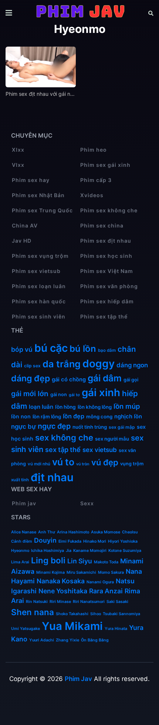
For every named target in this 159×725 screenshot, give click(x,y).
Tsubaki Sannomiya (121, 613)
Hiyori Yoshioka (123, 541)
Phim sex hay (31, 180)
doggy (98, 363)
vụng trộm (131, 463)
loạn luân (41, 406)
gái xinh (101, 392)
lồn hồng (65, 407)
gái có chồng (69, 379)
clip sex (32, 365)
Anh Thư (46, 532)
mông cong (99, 416)
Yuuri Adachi (41, 640)
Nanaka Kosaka (61, 581)
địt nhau (52, 477)
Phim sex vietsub (36, 271)
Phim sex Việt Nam (106, 271)
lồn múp (127, 406)
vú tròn (82, 464)
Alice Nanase (23, 532)
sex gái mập (122, 427)
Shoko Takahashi (72, 613)
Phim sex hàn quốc (39, 301)
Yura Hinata (116, 628)
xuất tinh (20, 479)
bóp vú (22, 349)
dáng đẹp (30, 378)
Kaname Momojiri (89, 550)
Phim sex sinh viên (38, 316)
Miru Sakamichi (81, 572)
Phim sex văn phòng (109, 286)
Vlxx (18, 165)
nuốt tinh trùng (89, 427)
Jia (68, 550)
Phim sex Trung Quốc (42, 210)
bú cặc (51, 348)
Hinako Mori (94, 541)
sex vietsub (99, 449)
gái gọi (131, 379)
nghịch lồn (128, 416)
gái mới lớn (29, 393)
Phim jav (24, 503)
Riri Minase (60, 601)
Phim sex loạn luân (39, 286)
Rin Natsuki (37, 601)
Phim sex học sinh (106, 256)
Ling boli (48, 560)
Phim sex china (102, 225)
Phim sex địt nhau (105, 240)
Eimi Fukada (69, 541)
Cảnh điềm (21, 541)
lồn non (21, 416)
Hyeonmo (20, 550)
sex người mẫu (112, 439)
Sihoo (95, 613)
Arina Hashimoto (73, 532)
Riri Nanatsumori (89, 601)
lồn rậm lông (47, 416)
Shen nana (32, 612)
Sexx (87, 503)
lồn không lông (95, 407)
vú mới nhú (39, 463)
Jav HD (21, 240)
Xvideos (92, 195)
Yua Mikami (72, 626)
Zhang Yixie (67, 640)
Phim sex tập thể (104, 316)
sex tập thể (63, 449)
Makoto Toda (106, 562)
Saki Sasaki (117, 601)
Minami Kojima (50, 572)
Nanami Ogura (100, 582)
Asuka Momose (105, 532)
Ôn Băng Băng (95, 640)
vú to (63, 462)
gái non (58, 394)
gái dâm (105, 378)
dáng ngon (132, 365)
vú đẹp (104, 462)
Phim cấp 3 (96, 180)
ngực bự (23, 426)
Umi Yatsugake (25, 628)
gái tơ (74, 394)
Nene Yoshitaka (62, 591)
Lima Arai (20, 562)
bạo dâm (107, 350)
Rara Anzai (106, 591)
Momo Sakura (111, 572)
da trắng (62, 364)
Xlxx (18, 149)
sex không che (64, 437)
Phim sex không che (109, 210)
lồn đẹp (73, 416)
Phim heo (93, 149)
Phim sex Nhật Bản (38, 195)
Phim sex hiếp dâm (107, 301)
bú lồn (83, 348)
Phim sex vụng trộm (40, 256)
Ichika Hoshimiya (47, 550)
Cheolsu (130, 532)
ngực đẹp (54, 426)
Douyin (45, 540)
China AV (25, 225)
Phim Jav (78, 678)
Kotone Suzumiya (124, 550)
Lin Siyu (79, 561)
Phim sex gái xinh (105, 165)
